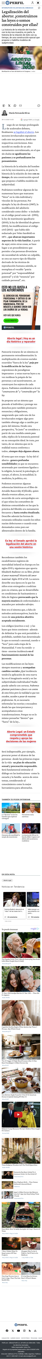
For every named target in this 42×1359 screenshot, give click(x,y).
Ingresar (32, 3)
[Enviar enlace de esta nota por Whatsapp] (15, 106)
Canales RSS (5, 1338)
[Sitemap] (35, 1331)
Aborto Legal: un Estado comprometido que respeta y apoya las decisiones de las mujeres (21, 736)
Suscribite (11, 321)
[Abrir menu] (3, 3)
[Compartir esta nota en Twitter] (9, 106)
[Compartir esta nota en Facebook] (4, 106)
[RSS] (30, 1331)
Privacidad (34, 1338)
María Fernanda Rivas (19, 112)
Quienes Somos (15, 1338)
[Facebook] (7, 1330)
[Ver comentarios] (38, 8)
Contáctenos (25, 1338)
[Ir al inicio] (14, 3)
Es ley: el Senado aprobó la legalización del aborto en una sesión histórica (21, 544)
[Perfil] (21, 1326)
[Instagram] (24, 1331)
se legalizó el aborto (24, 131)
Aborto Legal (7, 880)
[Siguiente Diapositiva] (38, 904)
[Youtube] (18, 1331)
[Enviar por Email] (20, 106)
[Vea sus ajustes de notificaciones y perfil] (38, 3)
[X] (13, 1331)
